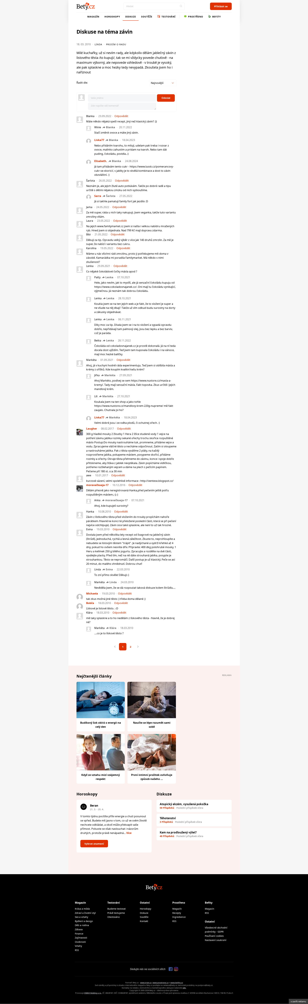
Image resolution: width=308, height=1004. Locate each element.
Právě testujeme (116, 912)
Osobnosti (80, 941)
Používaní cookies (214, 935)
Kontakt (144, 921)
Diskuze (130, 16)
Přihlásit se (221, 6)
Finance (79, 933)
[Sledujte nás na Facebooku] (170, 969)
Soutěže (146, 16)
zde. (184, 988)
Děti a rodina (82, 925)
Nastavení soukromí (215, 940)
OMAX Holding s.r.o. (93, 993)
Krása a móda (82, 908)
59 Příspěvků (167, 807)
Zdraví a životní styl (85, 912)
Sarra (97, 196)
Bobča (90, 603)
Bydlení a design (84, 921)
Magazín (93, 16)
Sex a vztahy (81, 916)
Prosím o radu (116, 44)
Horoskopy (112, 16)
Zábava (79, 929)
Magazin (209, 908)
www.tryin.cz (145, 982)
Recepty (176, 912)
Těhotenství (168, 818)
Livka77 (99, 140)
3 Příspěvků (166, 821)
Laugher (91, 428)
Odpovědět (121, 116)
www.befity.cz (176, 982)
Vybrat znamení (94, 843)
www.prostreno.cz (160, 982)
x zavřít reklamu (298, 1001)
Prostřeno (195, 16)
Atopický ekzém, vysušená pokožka (184, 804)
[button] (181, 6)
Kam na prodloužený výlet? (178, 832)
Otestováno (113, 916)
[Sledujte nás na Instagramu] (175, 969)
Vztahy (78, 945)
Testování (168, 16)
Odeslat (166, 98)
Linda (98, 44)
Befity (216, 16)
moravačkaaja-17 (97, 485)
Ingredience (179, 916)
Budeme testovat (116, 908)
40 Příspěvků (167, 836)
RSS (77, 950)
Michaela (92, 593)
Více (128, 833)
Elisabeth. (100, 161)
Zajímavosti (81, 937)
